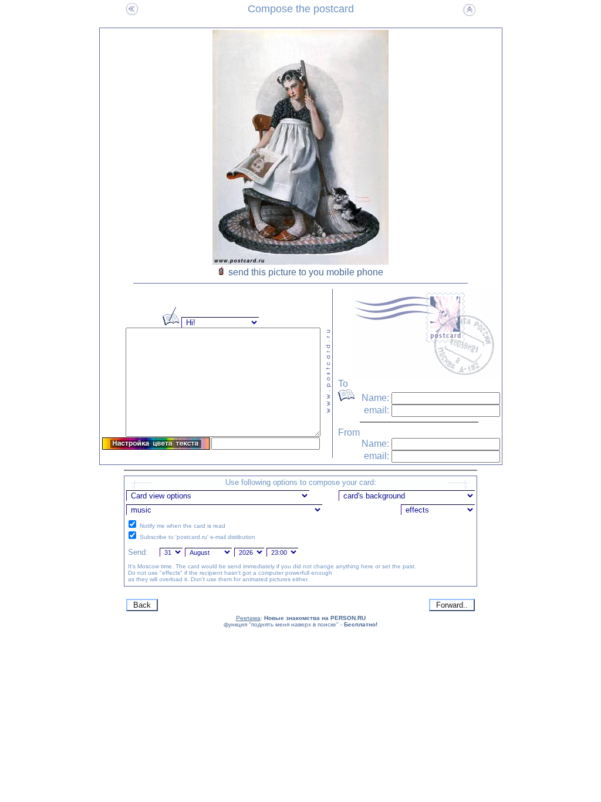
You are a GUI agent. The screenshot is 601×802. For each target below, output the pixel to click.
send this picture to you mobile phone (305, 272)
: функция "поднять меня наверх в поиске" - (300, 621)
